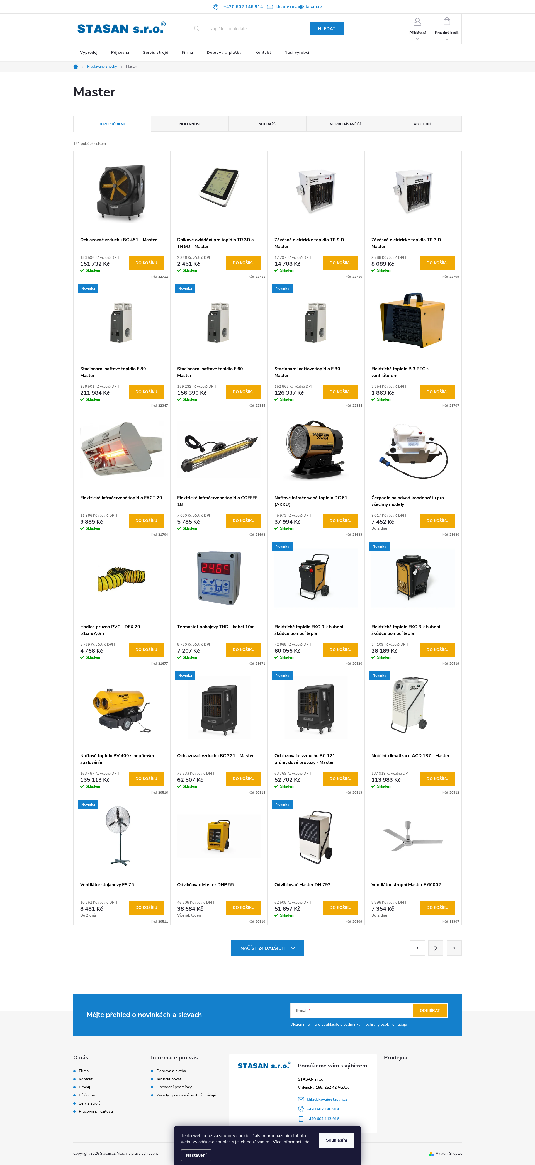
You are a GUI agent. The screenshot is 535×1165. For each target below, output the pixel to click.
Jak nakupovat (169, 1079)
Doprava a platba (171, 1071)
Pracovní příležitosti (96, 1111)
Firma (84, 1071)
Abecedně (423, 124)
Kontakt (86, 1079)
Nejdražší (267, 124)
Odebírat (430, 1010)
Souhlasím (336, 1140)
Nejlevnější (189, 124)
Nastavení (196, 1155)
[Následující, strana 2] (435, 948)
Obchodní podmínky (174, 1087)
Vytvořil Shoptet (449, 1153)
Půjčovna (87, 1095)
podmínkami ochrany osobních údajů (375, 1024)
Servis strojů (90, 1103)
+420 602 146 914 (323, 1109)
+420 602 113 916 (323, 1119)
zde (305, 1142)
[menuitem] (88, 52)
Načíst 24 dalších (263, 948)
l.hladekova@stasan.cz (327, 1099)
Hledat (326, 29)
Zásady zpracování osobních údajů (186, 1095)
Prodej (84, 1087)
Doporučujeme (112, 124)
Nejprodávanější (345, 124)
